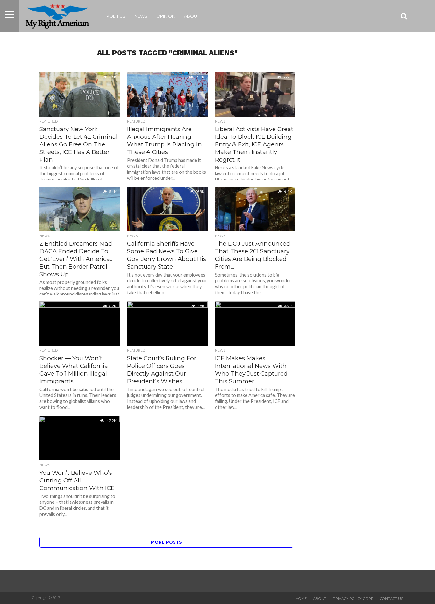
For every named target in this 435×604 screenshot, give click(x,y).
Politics (115, 15)
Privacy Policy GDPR (353, 598)
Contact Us (391, 598)
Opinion (165, 15)
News (140, 15)
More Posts (166, 542)
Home (301, 598)
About (191, 15)
